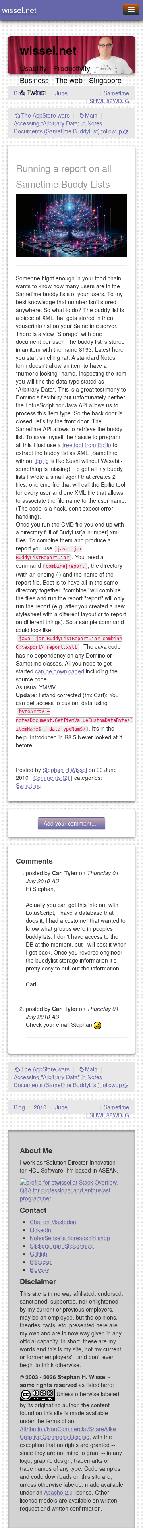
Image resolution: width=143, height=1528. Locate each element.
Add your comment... (71, 823)
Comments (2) (51, 777)
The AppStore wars (45, 115)
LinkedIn (40, 1230)
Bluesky (39, 1269)
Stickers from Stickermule (62, 1246)
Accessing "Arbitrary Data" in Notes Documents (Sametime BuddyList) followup (68, 127)
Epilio (42, 461)
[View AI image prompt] (71, 225)
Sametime (116, 93)
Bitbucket (41, 1262)
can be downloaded (59, 671)
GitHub (38, 1254)
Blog (19, 93)
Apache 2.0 (58, 1492)
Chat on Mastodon (53, 1222)
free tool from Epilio (86, 445)
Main (91, 115)
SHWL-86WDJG (109, 101)
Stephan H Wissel (65, 770)
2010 (40, 93)
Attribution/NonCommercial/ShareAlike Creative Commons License (68, 1433)
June (61, 93)
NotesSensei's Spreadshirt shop (70, 1238)
